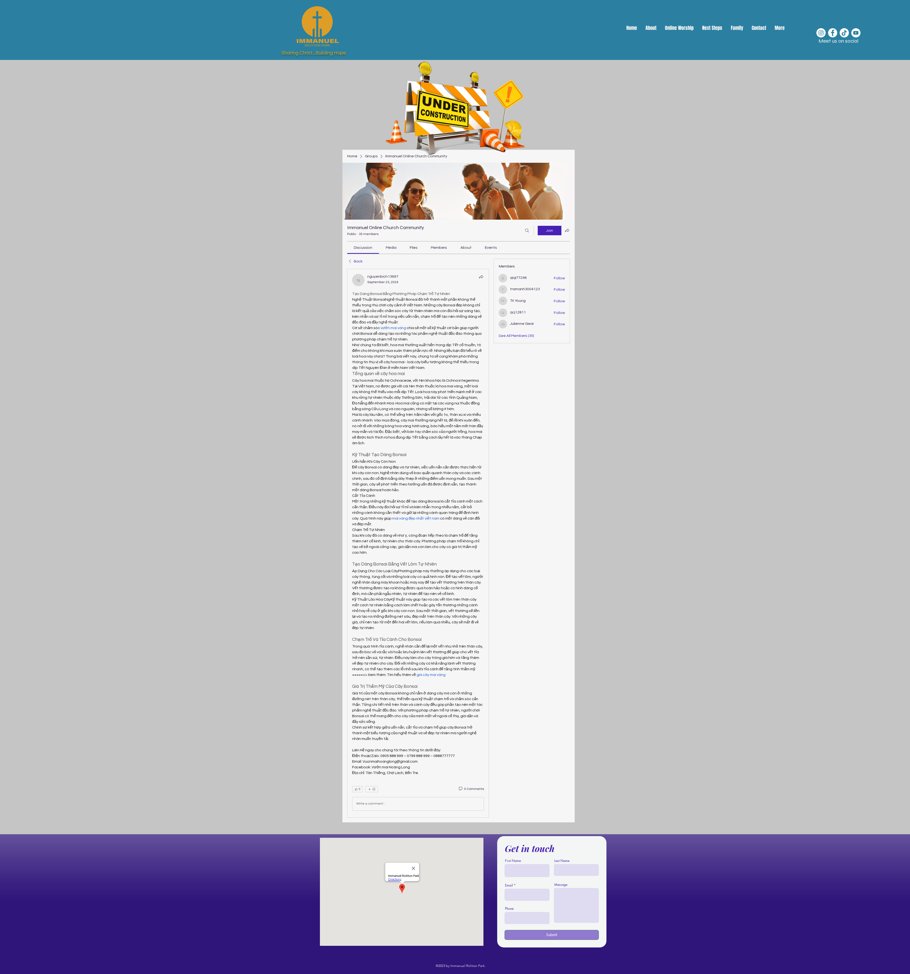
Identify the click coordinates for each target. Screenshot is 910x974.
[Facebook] (832, 32)
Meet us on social (838, 41)
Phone (509, 908)
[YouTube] (855, 32)
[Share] (481, 277)
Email (509, 885)
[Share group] (567, 230)
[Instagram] (821, 32)
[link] (363, 247)
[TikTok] (844, 32)
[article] (418, 543)
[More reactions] (371, 789)
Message (560, 884)
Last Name (561, 860)
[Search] (527, 230)
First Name (513, 860)
